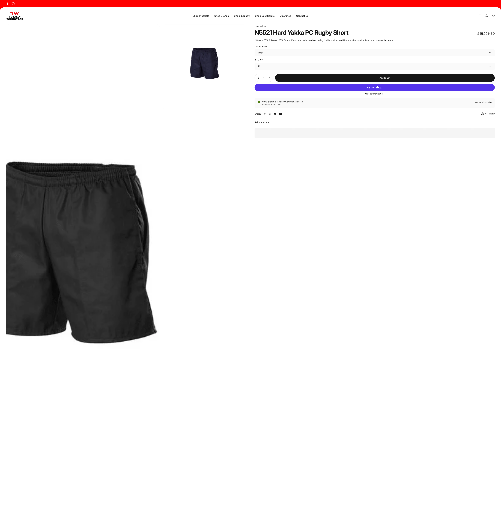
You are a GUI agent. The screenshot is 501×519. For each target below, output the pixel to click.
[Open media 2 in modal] (204, 66)
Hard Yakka (260, 26)
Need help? (490, 114)
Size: (259, 60)
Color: (261, 46)
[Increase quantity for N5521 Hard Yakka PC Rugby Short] (270, 78)
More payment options (374, 94)
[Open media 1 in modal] (83, 270)
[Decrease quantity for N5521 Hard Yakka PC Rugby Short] (258, 78)
